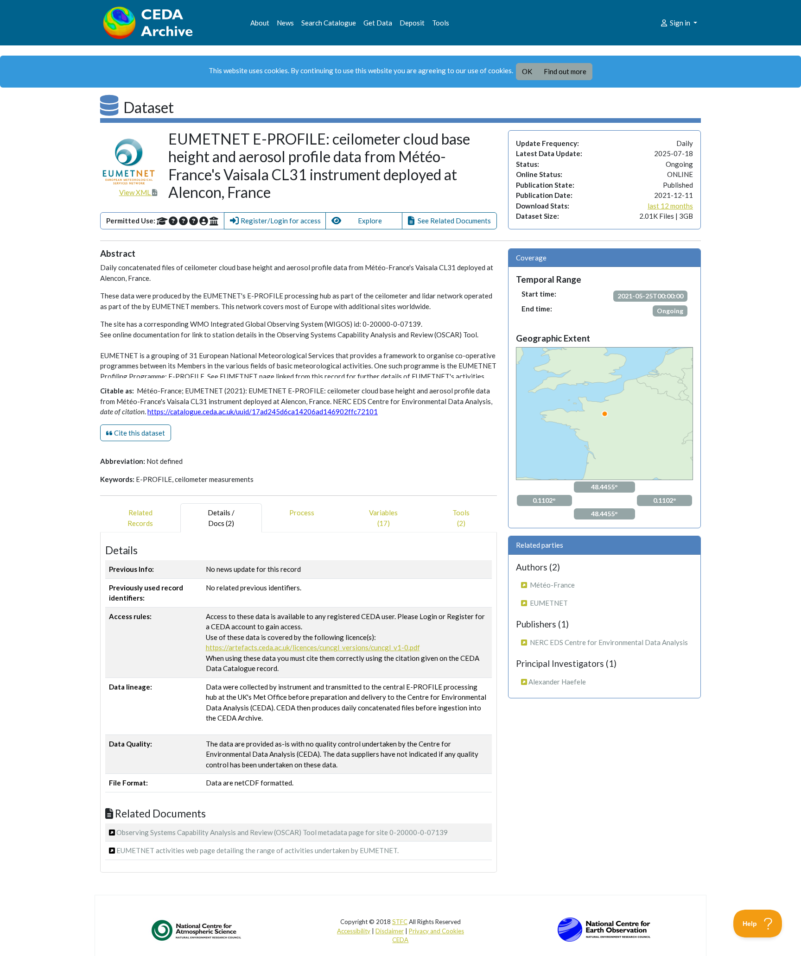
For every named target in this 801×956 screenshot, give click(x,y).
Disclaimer (389, 931)
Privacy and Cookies (436, 931)
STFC (399, 921)
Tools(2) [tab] (461, 517)
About (259, 23)
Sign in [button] (680, 23)
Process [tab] (301, 512)
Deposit (412, 23)
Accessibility (353, 931)
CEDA (400, 939)
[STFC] (604, 928)
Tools (440, 23)
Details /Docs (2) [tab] (221, 517)
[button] (275, 220)
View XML (135, 192)
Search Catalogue (328, 23)
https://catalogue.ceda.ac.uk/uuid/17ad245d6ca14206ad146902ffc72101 (262, 411)
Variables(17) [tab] (383, 517)
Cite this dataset (139, 433)
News (285, 23)
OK (527, 71)
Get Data (377, 23)
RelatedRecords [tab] (140, 517)
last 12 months (670, 206)
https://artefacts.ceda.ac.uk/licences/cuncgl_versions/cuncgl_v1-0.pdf (313, 647)
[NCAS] (197, 930)
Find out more (565, 71)
